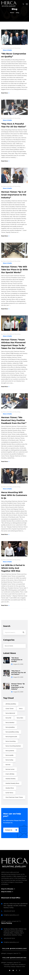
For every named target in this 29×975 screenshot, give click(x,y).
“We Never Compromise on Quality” (16, 659)
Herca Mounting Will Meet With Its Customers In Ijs (14, 495)
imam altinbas (10, 774)
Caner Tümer (10, 708)
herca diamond (10, 713)
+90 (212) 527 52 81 (9, 911)
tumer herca (9, 792)
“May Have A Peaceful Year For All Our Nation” (18, 672)
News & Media (7, 50)
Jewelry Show (10, 788)
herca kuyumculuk (11, 736)
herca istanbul (10, 722)
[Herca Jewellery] (13, 970)
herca (20, 708)
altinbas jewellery (11, 704)
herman (8, 764)
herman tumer (10, 769)
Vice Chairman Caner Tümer (14, 797)
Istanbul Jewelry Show (12, 783)
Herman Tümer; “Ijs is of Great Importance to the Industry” (13, 195)
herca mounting (10, 741)
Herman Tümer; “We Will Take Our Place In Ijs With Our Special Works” (14, 270)
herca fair (8, 718)
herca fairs (20, 718)
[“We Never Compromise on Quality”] (6, 658)
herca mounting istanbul (13, 746)
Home (12, 12)
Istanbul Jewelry (10, 778)
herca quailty (9, 755)
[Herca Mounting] (9, 970)
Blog (17, 12)
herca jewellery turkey (12, 732)
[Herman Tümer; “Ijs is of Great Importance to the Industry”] (6, 684)
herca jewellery (10, 727)
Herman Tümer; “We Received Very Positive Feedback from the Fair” (13, 420)
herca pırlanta (10, 750)
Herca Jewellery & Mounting (11, 48)
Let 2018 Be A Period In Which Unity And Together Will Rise (13, 568)
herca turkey (9, 760)
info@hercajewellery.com (11, 915)
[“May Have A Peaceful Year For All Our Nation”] (6, 671)
